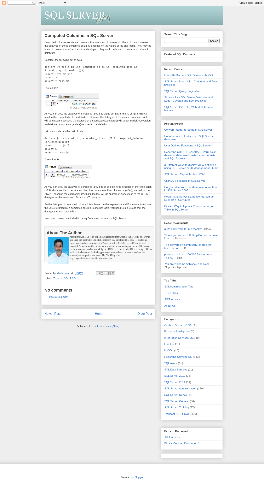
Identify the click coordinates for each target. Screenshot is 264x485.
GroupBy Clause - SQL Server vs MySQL (189, 75)
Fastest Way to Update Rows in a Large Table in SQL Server (188, 208)
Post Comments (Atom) (106, 326)
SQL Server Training (176, 407)
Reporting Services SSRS (179, 356)
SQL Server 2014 (174, 382)
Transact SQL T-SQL (65, 278)
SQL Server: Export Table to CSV (184, 174)
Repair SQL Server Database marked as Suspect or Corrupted (189, 198)
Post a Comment (58, 296)
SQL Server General (176, 401)
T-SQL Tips (171, 292)
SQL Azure (170, 363)
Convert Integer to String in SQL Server (188, 129)
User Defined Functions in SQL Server (187, 145)
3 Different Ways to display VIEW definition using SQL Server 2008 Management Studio (191, 166)
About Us (169, 305)
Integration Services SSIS (179, 337)
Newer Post (52, 313)
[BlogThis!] (102, 273)
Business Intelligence (177, 331)
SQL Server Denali (175, 394)
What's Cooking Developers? (182, 443)
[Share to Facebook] (109, 273)
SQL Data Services (175, 369)
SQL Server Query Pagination (182, 91)
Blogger (139, 477)
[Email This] (98, 273)
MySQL (168, 350)
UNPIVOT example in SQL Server (184, 180)
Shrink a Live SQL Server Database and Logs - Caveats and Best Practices (188, 99)
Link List (169, 344)
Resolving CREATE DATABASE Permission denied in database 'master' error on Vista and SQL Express (190, 155)
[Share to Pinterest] (113, 273)
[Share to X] (105, 273)
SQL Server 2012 (174, 375)
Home (99, 313)
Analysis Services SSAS (178, 325)
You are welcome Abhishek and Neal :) (187, 263)
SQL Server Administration (180, 388)
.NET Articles (172, 299)
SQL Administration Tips (178, 286)
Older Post (144, 313)
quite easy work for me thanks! (183, 228)
